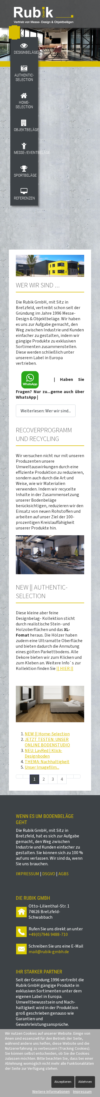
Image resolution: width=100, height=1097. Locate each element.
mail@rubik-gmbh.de (49, 952)
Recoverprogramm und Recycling (44, 434)
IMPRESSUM (27, 874)
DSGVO (48, 874)
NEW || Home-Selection (47, 734)
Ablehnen (85, 1081)
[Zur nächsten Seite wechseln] (70, 776)
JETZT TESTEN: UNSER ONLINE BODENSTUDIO (47, 742)
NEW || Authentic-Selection (42, 592)
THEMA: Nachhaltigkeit (47, 762)
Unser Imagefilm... (42, 767)
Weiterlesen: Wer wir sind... (46, 411)
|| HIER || (64, 668)
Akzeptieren (62, 1081)
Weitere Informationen (51, 1091)
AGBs (63, 874)
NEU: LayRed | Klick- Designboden (43, 753)
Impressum (82, 1091)
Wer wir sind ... (38, 285)
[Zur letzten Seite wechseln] (77, 776)
